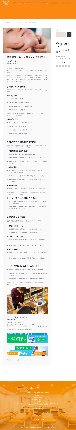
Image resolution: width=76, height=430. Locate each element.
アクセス (62, 3)
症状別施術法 (36, 3)
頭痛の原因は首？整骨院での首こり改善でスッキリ (14, 372)
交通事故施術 (45, 3)
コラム (18, 63)
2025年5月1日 (11, 63)
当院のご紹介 (22, 3)
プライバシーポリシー (38, 419)
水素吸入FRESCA (54, 3)
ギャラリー (69, 3)
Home (4, 22)
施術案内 (14, 3)
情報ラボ (29, 3)
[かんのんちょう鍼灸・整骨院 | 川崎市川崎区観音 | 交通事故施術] (6, 3)
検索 (57, 30)
